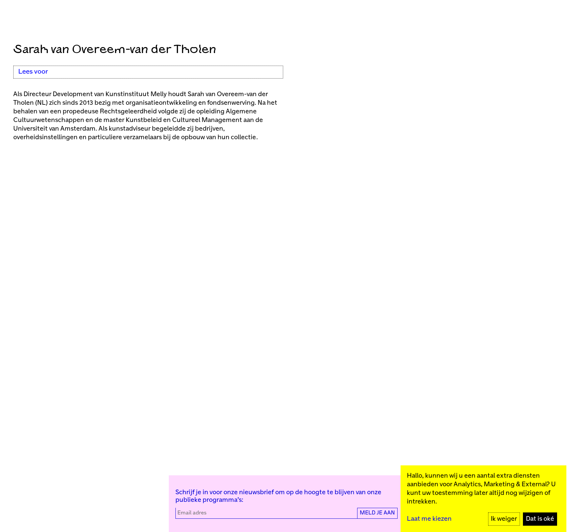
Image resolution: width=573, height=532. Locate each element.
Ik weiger (504, 519)
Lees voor (33, 72)
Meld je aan (377, 512)
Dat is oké (540, 519)
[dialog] (483, 498)
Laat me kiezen (429, 519)
